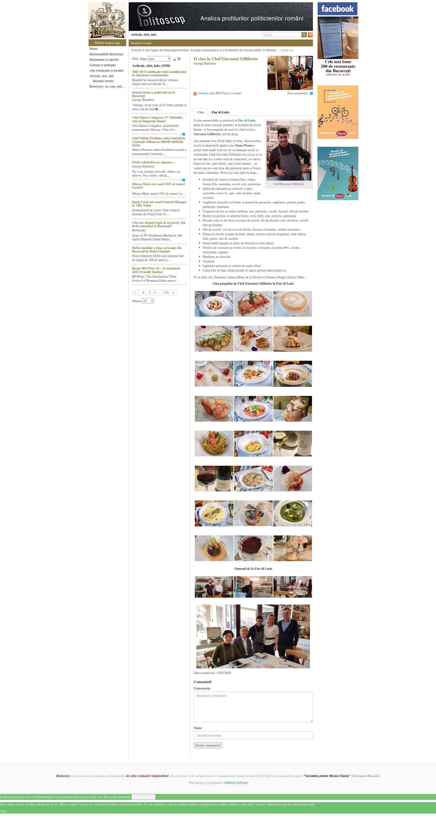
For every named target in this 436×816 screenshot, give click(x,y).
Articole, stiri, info (102, 76)
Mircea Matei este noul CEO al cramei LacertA (158, 186)
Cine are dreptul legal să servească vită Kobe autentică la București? (158, 224)
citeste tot (287, 50)
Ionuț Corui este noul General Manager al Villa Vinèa (159, 203)
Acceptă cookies (143, 797)
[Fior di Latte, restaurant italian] (214, 303)
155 (166, 292)
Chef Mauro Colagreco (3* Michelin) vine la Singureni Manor (157, 119)
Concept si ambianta (103, 65)
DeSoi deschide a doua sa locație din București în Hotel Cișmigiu (157, 249)
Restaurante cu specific (104, 59)
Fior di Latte (220, 112)
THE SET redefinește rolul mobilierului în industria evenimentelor (159, 73)
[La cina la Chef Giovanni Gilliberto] (214, 586)
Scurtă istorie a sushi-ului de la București (153, 94)
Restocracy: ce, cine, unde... (108, 86)
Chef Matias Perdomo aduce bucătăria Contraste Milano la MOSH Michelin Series (158, 141)
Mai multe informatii (117, 797)
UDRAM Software (236, 782)
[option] (221, 16)
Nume (198, 728)
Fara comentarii (297, 93)
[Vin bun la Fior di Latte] (292, 443)
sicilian (250, 129)
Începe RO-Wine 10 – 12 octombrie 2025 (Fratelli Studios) (156, 270)
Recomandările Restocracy (107, 54)
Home (93, 48)
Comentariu (202, 688)
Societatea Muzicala (366, 776)
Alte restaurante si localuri (107, 70)
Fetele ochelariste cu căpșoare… (154, 162)
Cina (200, 112)
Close (3, 811)
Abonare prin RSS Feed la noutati (219, 93)
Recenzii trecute (103, 81)
